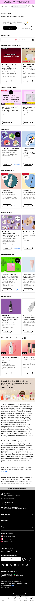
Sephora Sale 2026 (10, 479)
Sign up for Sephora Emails (9, 555)
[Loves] (29, 6)
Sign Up (26, 559)
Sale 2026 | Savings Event (23, 479)
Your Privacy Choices (6, 585)
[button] (11, 191)
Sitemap (25, 583)
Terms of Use (12, 583)
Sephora (17, 481)
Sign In (10, 28)
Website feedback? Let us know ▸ (17, 488)
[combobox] (19, 6)
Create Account (25, 28)
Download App (6, 122)
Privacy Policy (4, 583)
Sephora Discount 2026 (7, 481)
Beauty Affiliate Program (18, 477)
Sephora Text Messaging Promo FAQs (11, 483)
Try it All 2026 (26, 483)
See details (17, 164)
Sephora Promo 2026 (26, 481)
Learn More (28, 164)
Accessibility (19, 583)
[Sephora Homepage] (5, 6)
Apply (28, 81)
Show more (4, 471)
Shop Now (6, 81)
